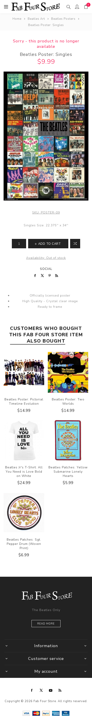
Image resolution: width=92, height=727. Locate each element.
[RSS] (60, 690)
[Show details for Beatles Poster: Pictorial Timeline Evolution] (24, 372)
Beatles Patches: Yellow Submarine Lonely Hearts (68, 471)
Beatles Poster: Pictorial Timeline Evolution (23, 401)
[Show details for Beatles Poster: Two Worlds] (68, 372)
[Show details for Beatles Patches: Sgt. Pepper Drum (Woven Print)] (24, 512)
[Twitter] (41, 690)
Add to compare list (75, 243)
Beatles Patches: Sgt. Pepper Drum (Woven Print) (24, 543)
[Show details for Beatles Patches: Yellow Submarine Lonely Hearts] (68, 440)
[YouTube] (50, 690)
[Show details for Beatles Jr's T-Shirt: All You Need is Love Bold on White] (24, 440)
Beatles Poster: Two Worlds (68, 401)
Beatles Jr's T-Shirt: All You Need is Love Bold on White (24, 471)
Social (46, 269)
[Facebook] (32, 690)
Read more (46, 623)
